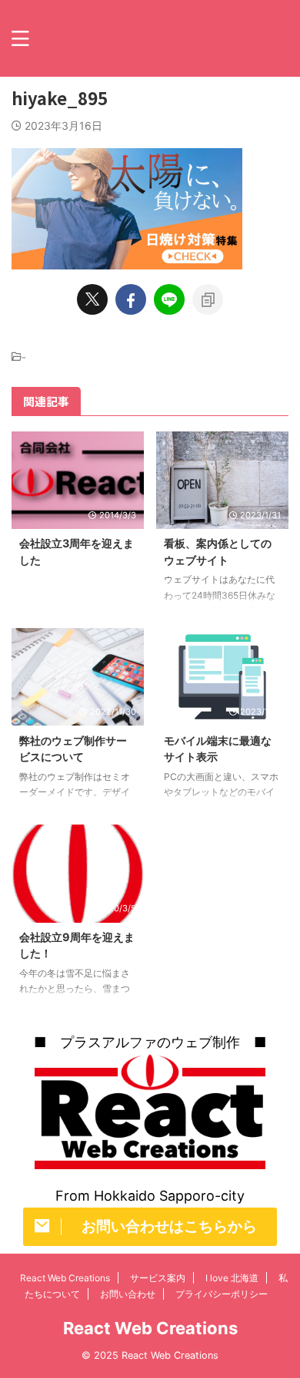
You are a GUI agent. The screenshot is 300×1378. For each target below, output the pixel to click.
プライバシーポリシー (221, 1294)
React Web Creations (65, 1278)
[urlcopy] (207, 299)
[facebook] (130, 299)
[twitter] (92, 299)
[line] (169, 299)
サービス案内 (157, 1278)
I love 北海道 (231, 1278)
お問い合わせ (127, 1294)
